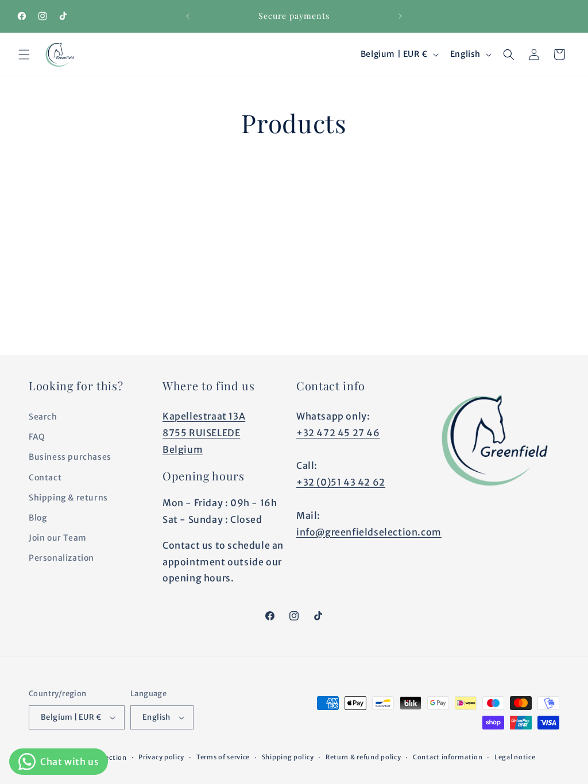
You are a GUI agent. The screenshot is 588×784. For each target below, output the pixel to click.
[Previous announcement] (187, 16)
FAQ (37, 437)
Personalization (61, 558)
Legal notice (514, 757)
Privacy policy (161, 757)
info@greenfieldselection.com (369, 532)
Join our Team (58, 538)
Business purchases (70, 457)
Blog (38, 518)
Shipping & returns (68, 497)
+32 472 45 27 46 (338, 432)
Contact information (447, 757)
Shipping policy (288, 757)
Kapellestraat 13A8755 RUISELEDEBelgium (204, 432)
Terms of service (223, 757)
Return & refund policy (363, 757)
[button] (24, 54)
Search (43, 417)
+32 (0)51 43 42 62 (340, 482)
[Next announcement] (400, 16)
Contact (45, 477)
